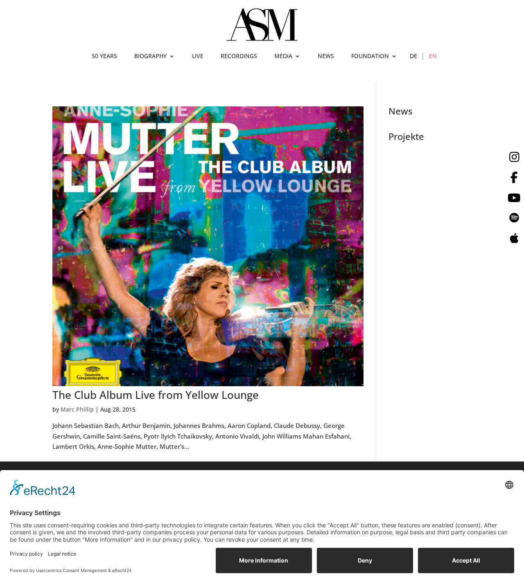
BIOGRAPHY (150, 56)
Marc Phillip (77, 409)
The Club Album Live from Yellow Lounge (155, 394)
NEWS (326, 56)
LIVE (197, 56)
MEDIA (283, 56)
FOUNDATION (370, 56)
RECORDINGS (239, 56)
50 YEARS (104, 56)
